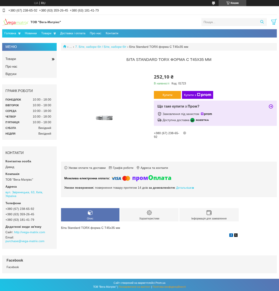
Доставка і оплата (72, 33)
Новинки (31, 33)
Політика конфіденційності (169, 286)
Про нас (95, 33)
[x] (236, 236)
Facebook (13, 267)
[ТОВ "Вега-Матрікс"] (15, 22)
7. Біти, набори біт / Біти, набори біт (100, 46)
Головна (10, 33)
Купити (167, 95)
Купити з (190, 95)
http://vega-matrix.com (29, 232)
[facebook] (231, 236)
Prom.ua (160, 282)
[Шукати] (262, 22)
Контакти (112, 33)
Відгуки (10, 74)
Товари (46, 33)
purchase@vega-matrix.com (24, 241)
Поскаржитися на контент (135, 286)
